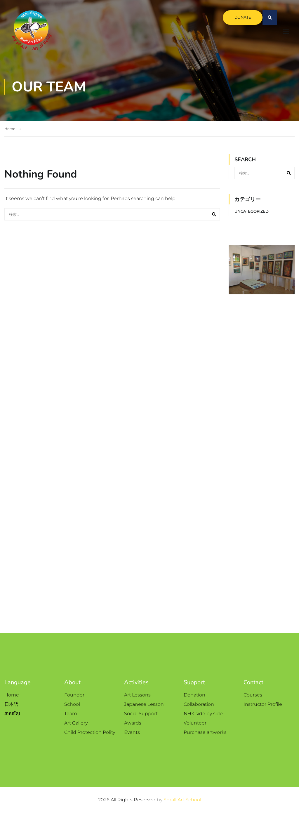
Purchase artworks (205, 732)
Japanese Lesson (144, 704)
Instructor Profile (263, 704)
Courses (253, 695)
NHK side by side (203, 713)
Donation (194, 695)
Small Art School (182, 799)
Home (11, 695)
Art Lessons (137, 695)
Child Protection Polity (89, 732)
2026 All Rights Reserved (127, 799)
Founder (74, 695)
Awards (132, 723)
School (72, 704)
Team (70, 713)
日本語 (11, 704)
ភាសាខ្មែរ (12, 713)
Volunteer (195, 723)
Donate (242, 17)
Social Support (141, 713)
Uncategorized (251, 211)
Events (132, 732)
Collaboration (199, 704)
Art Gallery (76, 723)
